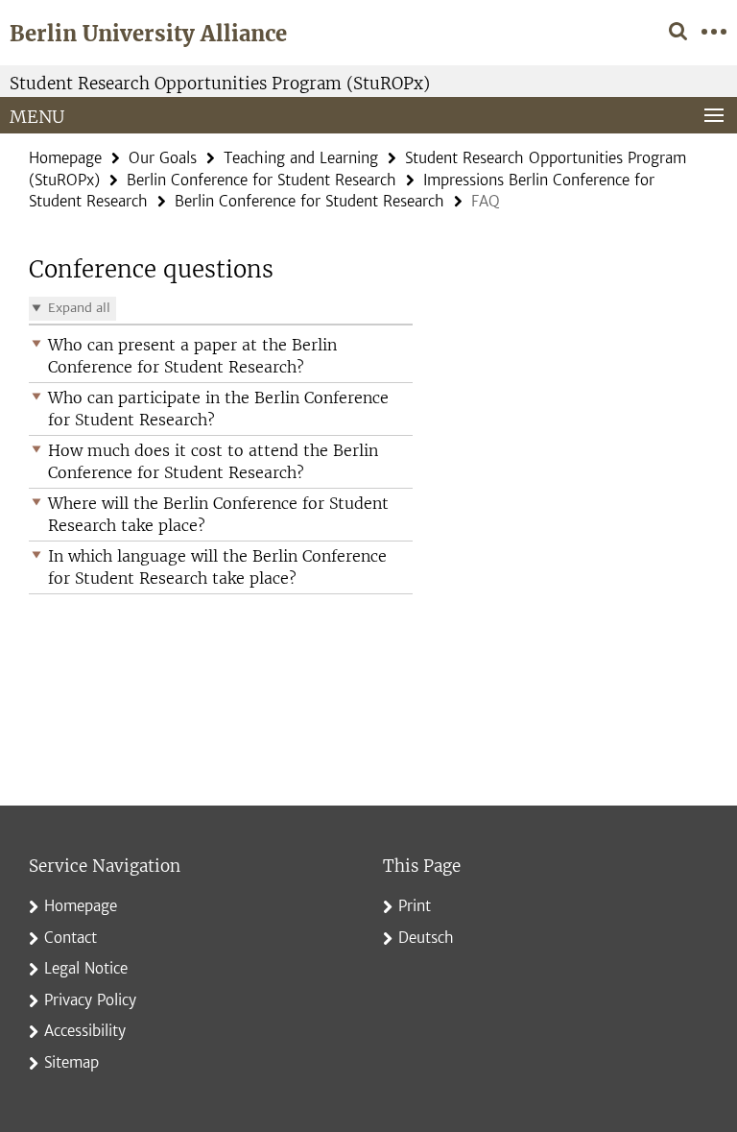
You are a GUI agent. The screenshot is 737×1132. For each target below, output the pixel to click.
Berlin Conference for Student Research (261, 180)
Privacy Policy (90, 1000)
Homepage (65, 158)
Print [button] (414, 906)
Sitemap (71, 1062)
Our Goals (163, 158)
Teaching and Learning (301, 158)
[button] (221, 356)
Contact (70, 937)
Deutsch (426, 937)
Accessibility (85, 1031)
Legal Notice (86, 968)
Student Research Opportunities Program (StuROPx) (220, 83)
